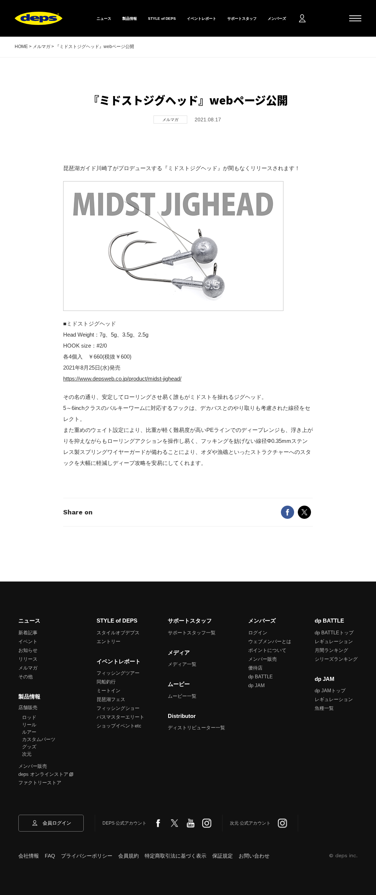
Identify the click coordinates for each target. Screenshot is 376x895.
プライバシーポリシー (86, 856)
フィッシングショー (118, 708)
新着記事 (27, 632)
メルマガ (27, 668)
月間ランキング (331, 650)
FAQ (50, 856)
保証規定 (222, 856)
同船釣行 (106, 682)
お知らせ (27, 650)
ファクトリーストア (39, 782)
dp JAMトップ (330, 690)
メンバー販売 (32, 766)
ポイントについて (267, 650)
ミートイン (108, 690)
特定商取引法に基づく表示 (175, 856)
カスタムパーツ (38, 739)
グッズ (29, 746)
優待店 (255, 668)
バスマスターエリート (120, 717)
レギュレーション (334, 641)
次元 (27, 754)
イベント (27, 641)
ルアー (29, 732)
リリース (27, 659)
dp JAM (256, 685)
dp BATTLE (260, 676)
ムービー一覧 (182, 696)
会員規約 (128, 856)
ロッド (29, 717)
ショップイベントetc (119, 726)
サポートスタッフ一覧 (192, 632)
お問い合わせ (254, 856)
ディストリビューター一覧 (196, 727)
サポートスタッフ (242, 18)
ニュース (104, 18)
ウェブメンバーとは (269, 641)
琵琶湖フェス (111, 699)
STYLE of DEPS (162, 18)
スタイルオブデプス (118, 632)
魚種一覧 (324, 708)
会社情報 (28, 856)
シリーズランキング (336, 659)
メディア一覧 (182, 664)
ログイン (257, 632)
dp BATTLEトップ (334, 632)
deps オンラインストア (43, 774)
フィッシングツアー (118, 673)
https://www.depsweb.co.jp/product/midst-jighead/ (122, 378)
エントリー (108, 641)
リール (29, 724)
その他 (25, 676)
